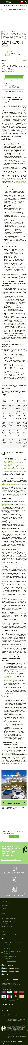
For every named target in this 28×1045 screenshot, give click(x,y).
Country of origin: (6, 70)
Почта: (10, 961)
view (14, 836)
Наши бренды (4, 905)
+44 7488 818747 (14, 495)
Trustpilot (12, 680)
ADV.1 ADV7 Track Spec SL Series (13, 468)
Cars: (2, 63)
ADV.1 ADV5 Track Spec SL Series (13, 457)
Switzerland (21, 751)
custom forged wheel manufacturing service (14, 483)
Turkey (17, 757)
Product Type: (5, 65)
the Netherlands (13, 751)
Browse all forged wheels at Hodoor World (15, 471)
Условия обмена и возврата (8, 923)
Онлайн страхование (6, 926)
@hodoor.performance (27, 1024)
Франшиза (3, 913)
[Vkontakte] (2, 1010)
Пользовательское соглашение (8, 934)
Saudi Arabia (7, 754)
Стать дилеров (5, 916)
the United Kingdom (6, 753)
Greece (24, 757)
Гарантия (3, 908)
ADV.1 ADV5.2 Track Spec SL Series (13, 462)
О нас (2, 931)
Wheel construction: (6, 71)
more (14, 792)
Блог (2, 929)
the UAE (24, 753)
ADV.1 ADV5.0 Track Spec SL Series (13, 459)
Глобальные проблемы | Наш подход (14, 79)
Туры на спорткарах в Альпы (8, 918)
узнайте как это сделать (11, 859)
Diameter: (4, 67)
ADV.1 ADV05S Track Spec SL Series (13, 465)
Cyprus (12, 757)
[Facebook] (4, 1010)
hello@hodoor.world (21, 182)
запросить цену (14, 77)
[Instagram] (6, 1010)
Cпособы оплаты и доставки (8, 921)
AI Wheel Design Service (17, 179)
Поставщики (4, 910)
